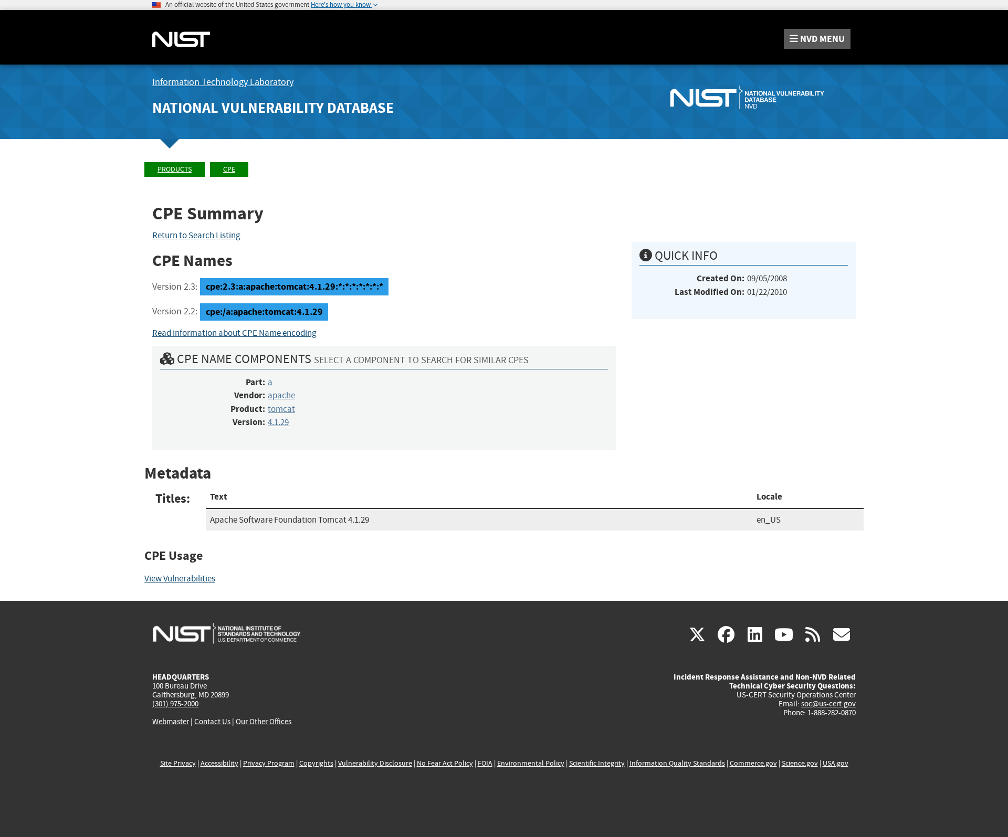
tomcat (281, 409)
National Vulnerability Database (273, 108)
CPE (229, 169)
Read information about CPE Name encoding (234, 332)
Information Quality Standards (677, 763)
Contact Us (212, 721)
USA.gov (835, 763)
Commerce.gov (753, 763)
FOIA (485, 763)
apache (281, 395)
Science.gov (800, 763)
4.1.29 (278, 422)
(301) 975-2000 (175, 703)
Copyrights (316, 763)
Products (175, 169)
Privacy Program (269, 763)
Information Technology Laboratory (222, 82)
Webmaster (170, 721)
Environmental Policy (530, 763)
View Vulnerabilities (179, 578)
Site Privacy (178, 763)
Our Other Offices (263, 721)
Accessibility (219, 763)
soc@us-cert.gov (828, 703)
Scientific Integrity (597, 763)
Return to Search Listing (196, 235)
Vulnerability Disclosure (375, 763)
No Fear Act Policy (445, 763)
